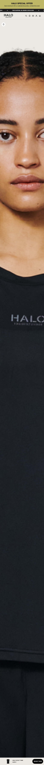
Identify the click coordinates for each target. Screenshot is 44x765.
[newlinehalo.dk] (8, 16)
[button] (36, 16)
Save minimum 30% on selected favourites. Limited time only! (22, 6)
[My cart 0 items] (33, 16)
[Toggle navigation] (40, 16)
